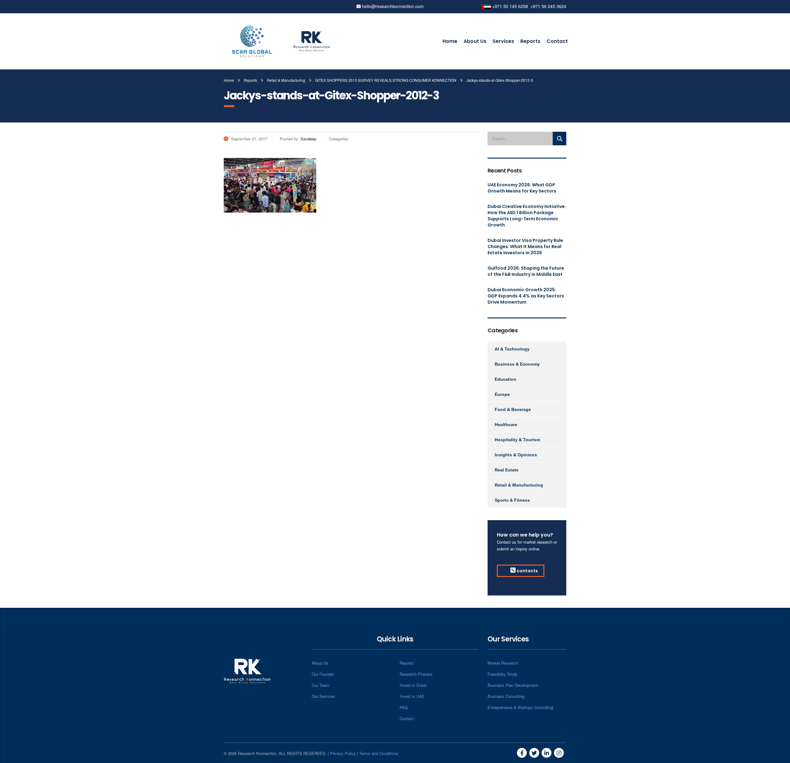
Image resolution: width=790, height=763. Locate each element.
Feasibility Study (503, 674)
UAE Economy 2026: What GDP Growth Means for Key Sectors (522, 188)
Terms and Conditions (378, 753)
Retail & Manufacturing (519, 485)
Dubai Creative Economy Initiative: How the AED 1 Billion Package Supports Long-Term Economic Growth (527, 215)
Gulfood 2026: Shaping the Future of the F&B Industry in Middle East (526, 271)
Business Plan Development (513, 685)
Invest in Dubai (413, 685)
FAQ (404, 707)
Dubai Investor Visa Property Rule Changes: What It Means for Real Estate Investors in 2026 (525, 246)
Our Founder (323, 674)
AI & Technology (512, 348)
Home (450, 41)
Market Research (503, 663)
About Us (475, 41)
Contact (557, 41)
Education (505, 379)
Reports (530, 41)
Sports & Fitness (512, 500)
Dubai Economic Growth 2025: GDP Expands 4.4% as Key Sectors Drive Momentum (526, 296)
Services (503, 41)
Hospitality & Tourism (517, 439)
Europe (502, 394)
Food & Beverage (513, 409)
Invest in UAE (412, 696)
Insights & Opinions (516, 454)
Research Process (416, 674)
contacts (527, 571)
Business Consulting (506, 696)
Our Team (320, 685)
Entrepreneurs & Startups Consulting (520, 707)
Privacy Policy (343, 753)
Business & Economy (517, 364)
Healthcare (506, 424)
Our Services (323, 696)
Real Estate (506, 469)
